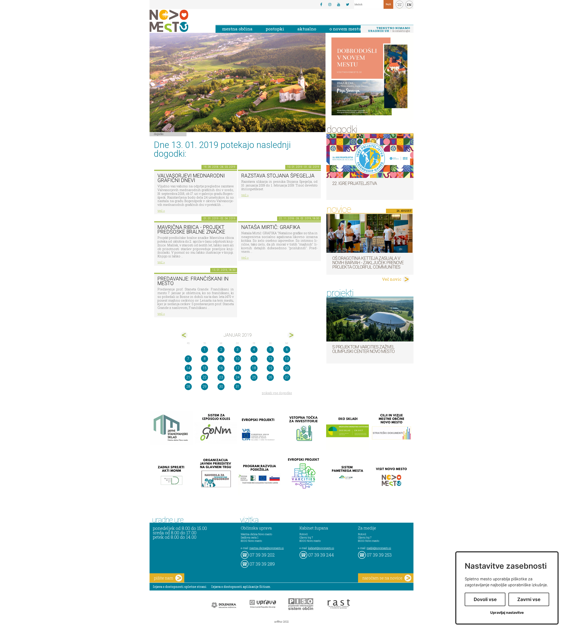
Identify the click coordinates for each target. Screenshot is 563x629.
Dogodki (159, 134)
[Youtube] (338, 4)
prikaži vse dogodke (277, 393)
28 (188, 386)
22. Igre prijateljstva (354, 183)
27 (287, 377)
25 (254, 377)
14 (188, 368)
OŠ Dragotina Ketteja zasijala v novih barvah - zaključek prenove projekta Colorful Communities (368, 263)
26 (270, 377)
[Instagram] (329, 4)
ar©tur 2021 (281, 621)
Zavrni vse (528, 599)
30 (221, 386)
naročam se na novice (382, 578)
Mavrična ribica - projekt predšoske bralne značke (191, 229)
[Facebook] (321, 4)
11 (254, 359)
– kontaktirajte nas (389, 29)
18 (254, 368)
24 (237, 377)
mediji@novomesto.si (379, 548)
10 (237, 359)
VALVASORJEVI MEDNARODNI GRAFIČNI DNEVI (191, 178)
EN (409, 4)
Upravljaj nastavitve (507, 613)
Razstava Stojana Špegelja (277, 176)
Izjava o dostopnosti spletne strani (180, 587)
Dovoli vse (485, 599)
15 (205, 368)
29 (205, 386)
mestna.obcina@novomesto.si (266, 548)
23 (221, 377)
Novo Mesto (179, 21)
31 (237, 386)
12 (270, 359)
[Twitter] (347, 4)
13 (287, 359)
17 (237, 368)
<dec (184, 335)
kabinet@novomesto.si (321, 548)
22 (205, 377)
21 (188, 377)
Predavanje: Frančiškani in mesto (192, 281)
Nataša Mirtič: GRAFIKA (270, 227)
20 (287, 368)
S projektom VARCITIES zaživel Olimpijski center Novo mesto (363, 349)
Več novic (391, 279)
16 (221, 368)
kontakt (399, 4)
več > (161, 210)
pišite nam (163, 578)
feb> (290, 335)
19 (270, 368)
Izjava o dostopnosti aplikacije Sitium (241, 587)
